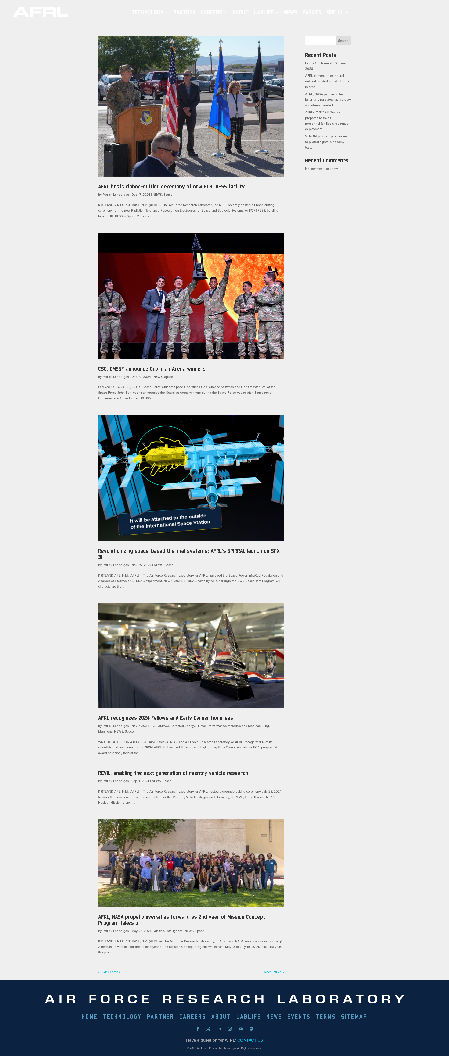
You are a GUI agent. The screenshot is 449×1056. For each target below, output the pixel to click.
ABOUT (240, 12)
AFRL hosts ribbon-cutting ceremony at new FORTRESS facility (171, 186)
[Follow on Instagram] (230, 1028)
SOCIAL (335, 12)
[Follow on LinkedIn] (219, 1028)
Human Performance (211, 725)
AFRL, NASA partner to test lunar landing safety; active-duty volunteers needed (328, 100)
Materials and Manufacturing (248, 725)
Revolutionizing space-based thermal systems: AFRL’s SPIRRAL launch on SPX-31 (190, 554)
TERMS (326, 1017)
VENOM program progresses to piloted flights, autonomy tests (326, 142)
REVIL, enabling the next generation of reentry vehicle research (173, 773)
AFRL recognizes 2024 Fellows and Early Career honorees (165, 718)
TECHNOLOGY (147, 12)
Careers (211, 12)
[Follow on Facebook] (197, 1028)
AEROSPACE (161, 725)
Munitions (105, 731)
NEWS (290, 12)
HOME (90, 1017)
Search (343, 40)
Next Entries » (274, 972)
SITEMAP (354, 1017)
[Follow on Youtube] (240, 1028)
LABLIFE (248, 1017)
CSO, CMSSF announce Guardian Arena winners (152, 368)
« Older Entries (109, 972)
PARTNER (184, 12)
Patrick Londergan (116, 194)
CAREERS (192, 1017)
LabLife (264, 12)
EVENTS (312, 12)
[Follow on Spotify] (251, 1028)
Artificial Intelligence (168, 930)
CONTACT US (250, 1040)
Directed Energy (183, 725)
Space (167, 194)
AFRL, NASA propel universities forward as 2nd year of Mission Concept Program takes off (181, 920)
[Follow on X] (208, 1028)
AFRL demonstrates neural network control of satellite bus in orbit (327, 81)
